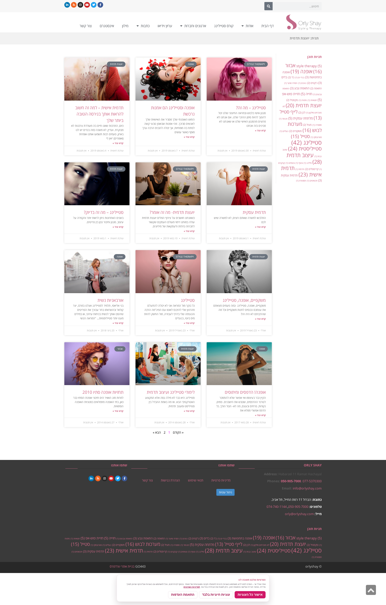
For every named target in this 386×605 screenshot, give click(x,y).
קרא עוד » (260, 130)
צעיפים (290, 163)
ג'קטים (312, 83)
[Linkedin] (67, 5)
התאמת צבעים (124, 538)
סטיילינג (306, 142)
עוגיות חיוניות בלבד (216, 594)
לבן (301, 112)
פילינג (308, 163)
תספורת (301, 180)
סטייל (300, 136)
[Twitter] (93, 5)
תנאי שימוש (195, 480)
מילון (125, 25)
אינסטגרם (107, 25)
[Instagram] (80, 5)
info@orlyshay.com (307, 488)
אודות (249, 25)
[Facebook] (100, 5)
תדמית (299, 169)
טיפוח (303, 100)
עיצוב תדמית (304, 158)
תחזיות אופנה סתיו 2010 (102, 392)
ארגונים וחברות (195, 25)
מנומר (283, 118)
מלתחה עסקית (300, 118)
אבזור (286, 537)
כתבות (145, 25)
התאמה (316, 88)
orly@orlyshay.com (299, 514)
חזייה (306, 93)
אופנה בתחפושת (240, 538)
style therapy (309, 65)
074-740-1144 (277, 506)
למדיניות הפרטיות (192, 587)
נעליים (284, 131)
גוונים (302, 83)
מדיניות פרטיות (221, 480)
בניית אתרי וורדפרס (122, 566)
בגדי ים (299, 77)
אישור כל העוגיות (250, 594)
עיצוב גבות (249, 551)
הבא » (157, 432)
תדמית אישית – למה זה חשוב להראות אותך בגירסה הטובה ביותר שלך (99, 114)
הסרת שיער (290, 83)
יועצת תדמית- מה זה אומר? (172, 212)
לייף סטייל (228, 544)
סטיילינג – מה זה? (251, 107)
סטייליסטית (305, 148)
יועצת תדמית (304, 105)
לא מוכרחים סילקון (260, 545)
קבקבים (172, 551)
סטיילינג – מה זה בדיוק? (103, 212)
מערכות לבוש (305, 127)
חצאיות (312, 100)
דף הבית (267, 25)
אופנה (301, 71)
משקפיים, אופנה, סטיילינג (244, 300)
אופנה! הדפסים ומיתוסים (245, 392)
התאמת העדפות (182, 594)
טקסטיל (292, 100)
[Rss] (74, 5)
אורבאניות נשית (110, 300)
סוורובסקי (316, 137)
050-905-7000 (291, 481)
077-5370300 (312, 481)
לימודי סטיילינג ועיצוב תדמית (171, 392)
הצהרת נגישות (170, 480)
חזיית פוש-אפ (92, 538)
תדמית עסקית (254, 212)
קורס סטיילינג (223, 25)
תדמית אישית (301, 171)
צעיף (299, 163)
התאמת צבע (299, 88)
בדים (204, 538)
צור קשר (86, 25)
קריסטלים (311, 169)
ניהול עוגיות (225, 492)
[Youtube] (87, 5)
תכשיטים (312, 180)
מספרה (317, 125)
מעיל (307, 125)
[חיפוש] (268, 6)
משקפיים (295, 131)
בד (291, 77)
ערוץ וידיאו (165, 25)
